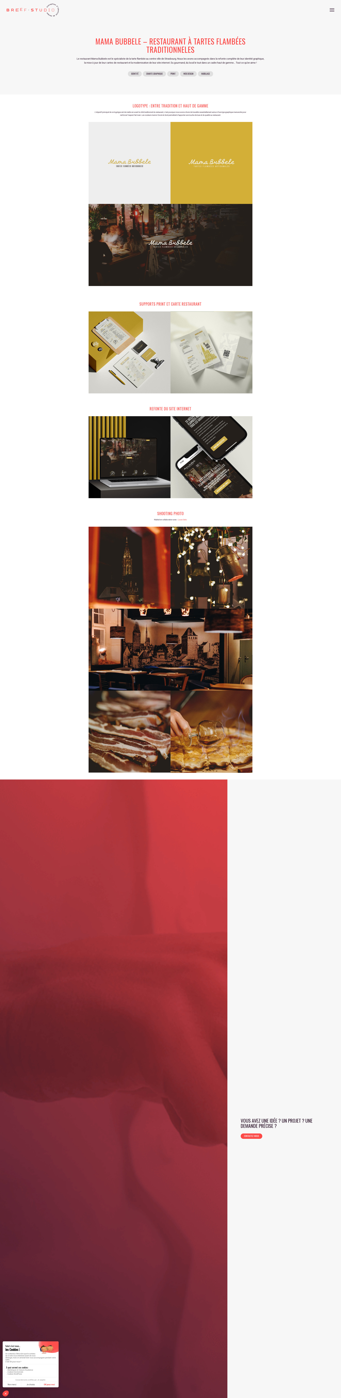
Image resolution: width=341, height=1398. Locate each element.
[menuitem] (331, 10)
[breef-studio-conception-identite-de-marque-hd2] (33, 10)
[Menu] (331, 10)
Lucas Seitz (182, 520)
